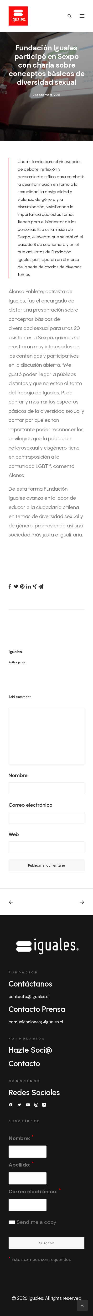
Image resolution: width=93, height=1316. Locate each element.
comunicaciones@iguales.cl (36, 1022)
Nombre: (21, 1138)
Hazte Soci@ (30, 1050)
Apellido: (21, 1164)
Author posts (17, 662)
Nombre (18, 775)
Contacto (24, 1063)
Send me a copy (35, 1222)
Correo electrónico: (35, 1191)
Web (14, 834)
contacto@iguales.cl (29, 996)
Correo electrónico (30, 805)
